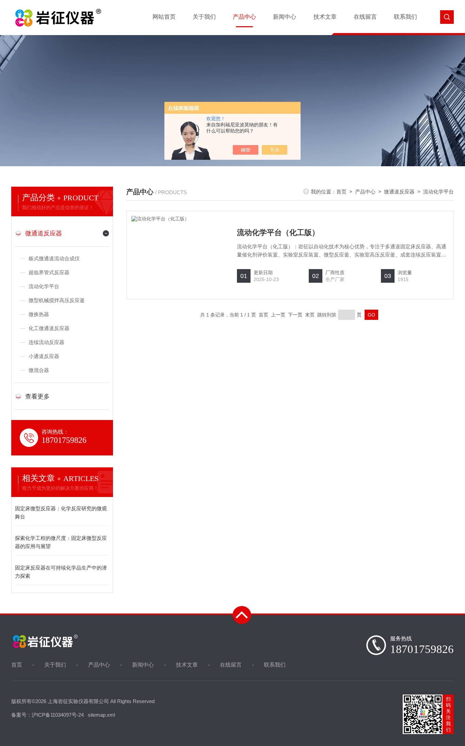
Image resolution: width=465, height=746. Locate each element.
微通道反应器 (43, 233)
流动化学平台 (44, 286)
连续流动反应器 (46, 342)
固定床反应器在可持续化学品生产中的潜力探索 (61, 572)
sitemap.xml (101, 715)
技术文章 (325, 17)
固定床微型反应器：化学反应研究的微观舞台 (61, 512)
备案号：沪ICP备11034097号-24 (47, 715)
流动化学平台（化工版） (278, 232)
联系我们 (405, 17)
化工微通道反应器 (49, 328)
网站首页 (164, 17)
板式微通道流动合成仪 (54, 258)
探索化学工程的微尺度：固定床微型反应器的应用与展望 (61, 542)
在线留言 (365, 17)
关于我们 (204, 17)
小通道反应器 (44, 356)
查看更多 (37, 396)
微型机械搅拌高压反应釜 (57, 300)
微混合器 (39, 370)
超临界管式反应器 (49, 272)
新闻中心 (284, 17)
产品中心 (244, 17)
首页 (341, 192)
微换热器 (39, 314)
